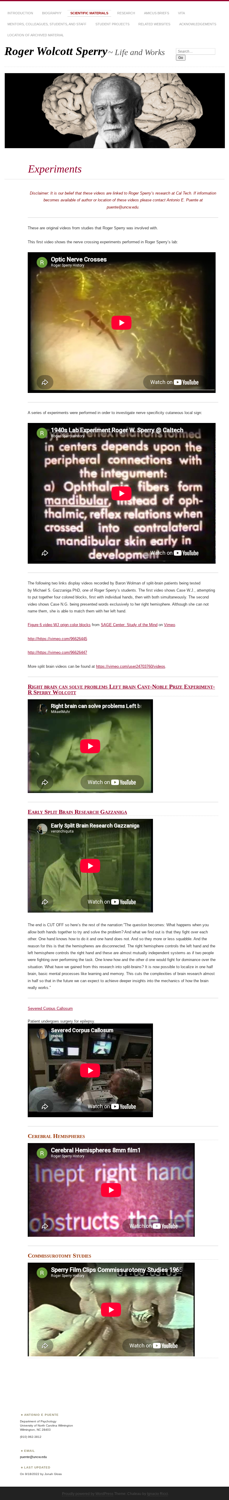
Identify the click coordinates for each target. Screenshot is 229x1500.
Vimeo (169, 625)
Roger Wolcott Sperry (55, 51)
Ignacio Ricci (157, 1494)
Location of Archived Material (35, 35)
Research (126, 13)
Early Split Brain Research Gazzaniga (77, 812)
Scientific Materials (89, 13)
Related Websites (154, 24)
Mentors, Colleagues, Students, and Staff (46, 24)
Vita (181, 13)
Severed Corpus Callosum (50, 1008)
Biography (51, 13)
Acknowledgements (197, 24)
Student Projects (112, 24)
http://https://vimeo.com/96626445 (57, 639)
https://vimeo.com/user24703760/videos (130, 666)
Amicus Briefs (156, 13)
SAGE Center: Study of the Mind (129, 625)
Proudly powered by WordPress (87, 1494)
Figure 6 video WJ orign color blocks (59, 625)
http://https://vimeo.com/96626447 (57, 652)
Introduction (20, 13)
